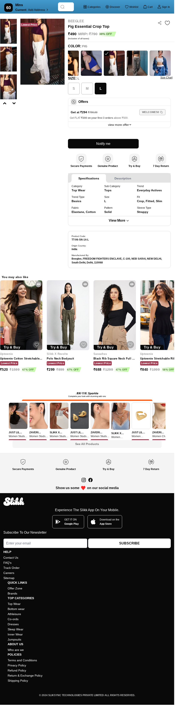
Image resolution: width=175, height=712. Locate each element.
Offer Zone (15, 588)
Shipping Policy (18, 680)
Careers (8, 573)
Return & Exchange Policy (25, 675)
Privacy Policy (17, 665)
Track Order (11, 567)
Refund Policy (17, 670)
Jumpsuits (14, 639)
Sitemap (8, 578)
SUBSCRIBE (129, 543)
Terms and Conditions (22, 660)
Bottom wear (16, 609)
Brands (12, 593)
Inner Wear (15, 634)
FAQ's (7, 562)
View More (117, 220)
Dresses (13, 624)
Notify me (103, 143)
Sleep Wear (15, 629)
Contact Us (10, 557)
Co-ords (13, 619)
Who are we (16, 650)
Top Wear (14, 604)
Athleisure (14, 614)
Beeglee (76, 21)
